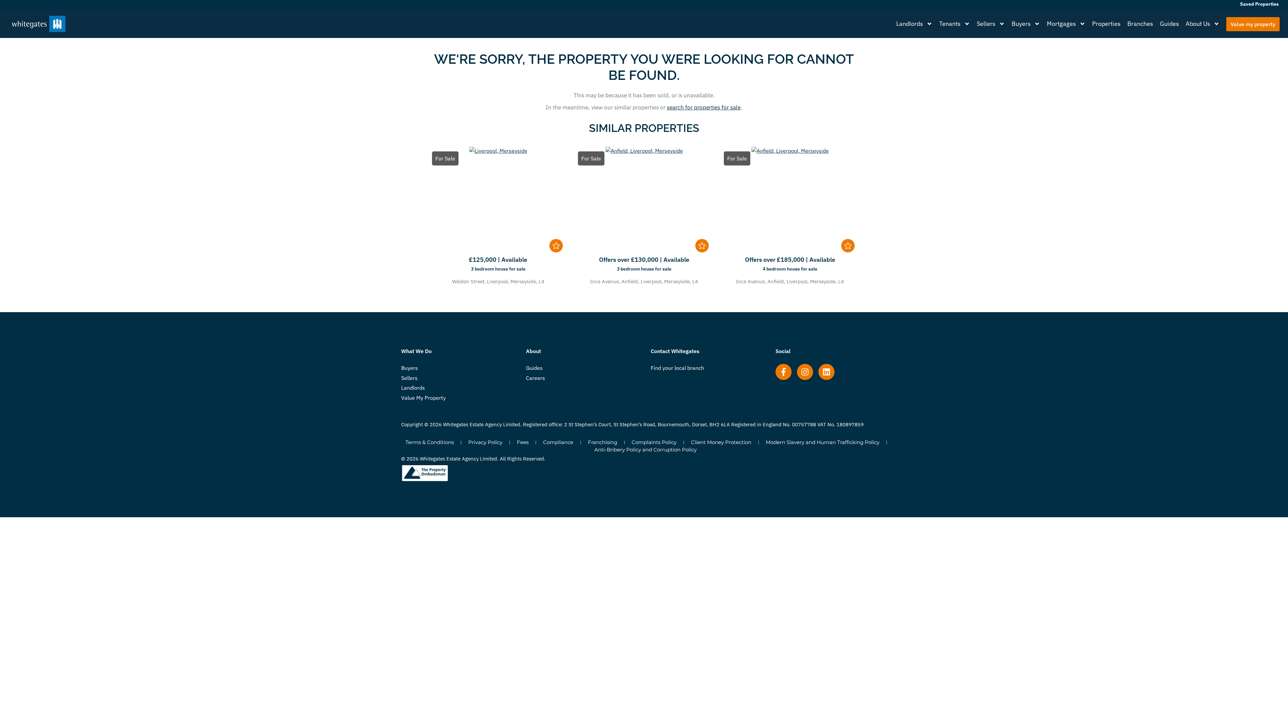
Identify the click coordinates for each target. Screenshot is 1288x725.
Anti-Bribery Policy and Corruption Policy (645, 449)
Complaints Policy (654, 442)
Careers (535, 378)
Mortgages (1061, 24)
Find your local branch (677, 368)
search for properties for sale (704, 107)
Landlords (909, 24)
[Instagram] (805, 372)
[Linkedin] (826, 372)
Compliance (558, 442)
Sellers (986, 24)
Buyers (1021, 24)
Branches (1140, 24)
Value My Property (423, 397)
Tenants (950, 24)
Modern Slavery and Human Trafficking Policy (822, 442)
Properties (1106, 24)
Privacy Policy (485, 442)
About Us (1198, 24)
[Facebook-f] (783, 372)
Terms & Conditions (430, 442)
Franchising (602, 442)
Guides (1169, 24)
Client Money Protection (721, 442)
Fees (523, 442)
